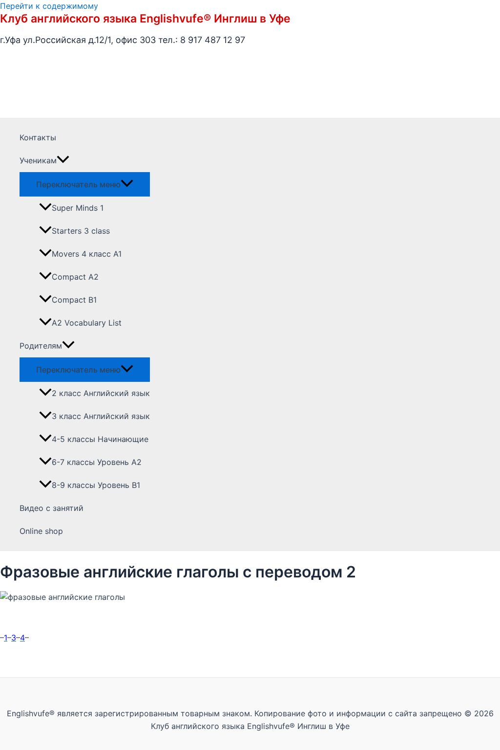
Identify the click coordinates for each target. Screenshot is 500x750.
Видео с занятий (51, 508)
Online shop (41, 531)
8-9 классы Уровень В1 (96, 485)
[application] (63, 160)
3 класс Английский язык (101, 416)
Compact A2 (75, 277)
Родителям (41, 346)
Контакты (38, 137)
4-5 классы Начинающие (100, 439)
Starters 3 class (81, 231)
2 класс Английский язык (101, 393)
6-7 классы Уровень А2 (97, 462)
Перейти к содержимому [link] (49, 6)
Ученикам (38, 160)
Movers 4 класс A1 (87, 254)
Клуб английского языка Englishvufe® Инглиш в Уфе (145, 18)
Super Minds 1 (78, 208)
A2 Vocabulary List (87, 323)
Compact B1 (74, 300)
